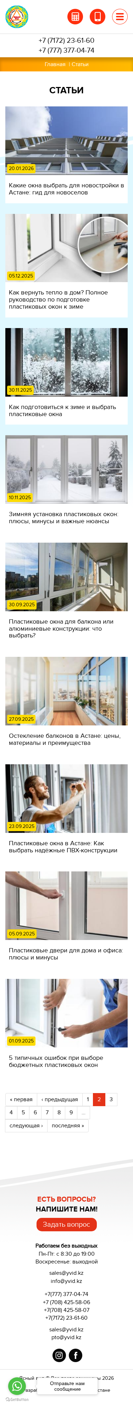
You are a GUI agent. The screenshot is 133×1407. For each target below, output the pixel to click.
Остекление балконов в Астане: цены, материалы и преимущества (65, 739)
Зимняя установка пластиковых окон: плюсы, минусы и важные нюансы (63, 517)
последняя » (68, 1125)
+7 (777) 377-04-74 (66, 50)
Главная (55, 64)
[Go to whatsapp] (17, 1386)
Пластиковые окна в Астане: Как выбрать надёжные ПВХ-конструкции (63, 846)
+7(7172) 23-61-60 (66, 1317)
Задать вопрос (66, 1224)
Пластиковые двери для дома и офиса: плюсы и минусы (66, 953)
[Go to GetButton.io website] (17, 1399)
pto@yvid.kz (66, 1337)
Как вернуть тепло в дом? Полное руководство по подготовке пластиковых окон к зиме (58, 299)
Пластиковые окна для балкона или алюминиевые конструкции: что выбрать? (61, 629)
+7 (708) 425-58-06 (66, 1302)
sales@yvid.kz (66, 1329)
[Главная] (22, 16)
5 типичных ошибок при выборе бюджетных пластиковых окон (56, 1061)
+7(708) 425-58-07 (66, 1310)
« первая (21, 1099)
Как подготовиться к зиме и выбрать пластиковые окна (62, 410)
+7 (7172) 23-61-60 (66, 40)
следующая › (26, 1125)
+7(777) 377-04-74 (66, 1294)
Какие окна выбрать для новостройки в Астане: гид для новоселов (66, 188)
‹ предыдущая (59, 1099)
